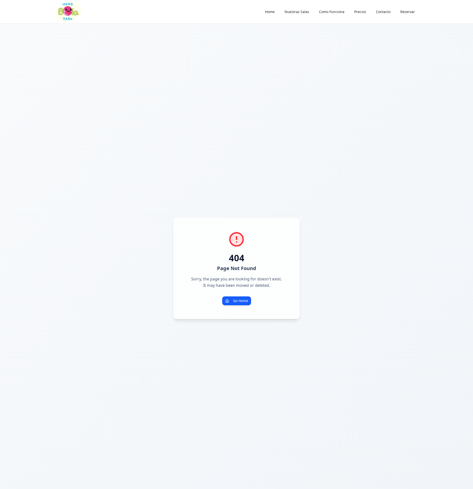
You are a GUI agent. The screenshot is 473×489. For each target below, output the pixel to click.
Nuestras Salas (297, 11)
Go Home (240, 300)
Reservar (407, 11)
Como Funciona (331, 11)
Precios (360, 11)
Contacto (383, 11)
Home (270, 11)
